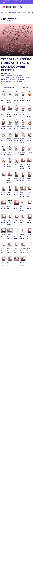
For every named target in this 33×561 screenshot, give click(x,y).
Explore (3, 12)
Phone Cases (26, 12)
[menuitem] (3, 12)
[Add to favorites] (27, 58)
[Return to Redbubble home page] (9, 7)
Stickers (19, 12)
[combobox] (20, 7)
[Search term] (20, 6)
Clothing (11, 12)
